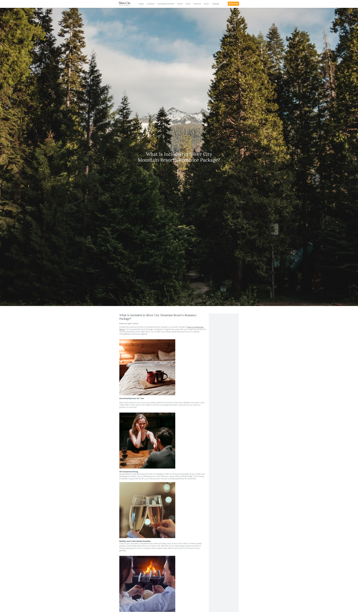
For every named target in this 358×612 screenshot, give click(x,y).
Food (188, 4)
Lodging (150, 4)
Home (141, 4)
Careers (215, 4)
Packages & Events (166, 4)
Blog (206, 4)
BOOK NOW (233, 4)
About (180, 4)
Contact (197, 4)
